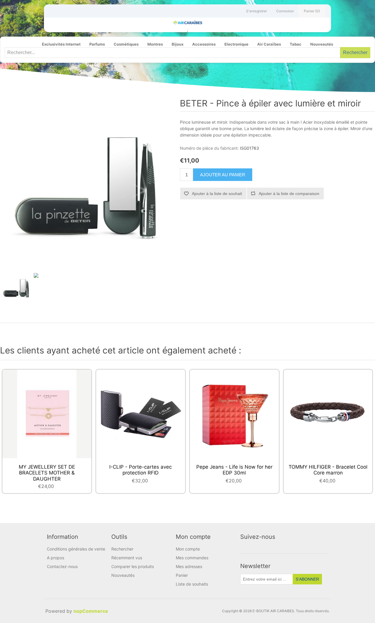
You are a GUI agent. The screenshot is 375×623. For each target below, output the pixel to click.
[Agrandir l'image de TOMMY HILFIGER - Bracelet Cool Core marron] (328, 414)
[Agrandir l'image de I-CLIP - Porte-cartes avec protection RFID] (140, 414)
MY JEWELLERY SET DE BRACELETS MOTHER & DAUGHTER (47, 473)
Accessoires (204, 44)
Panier (182, 575)
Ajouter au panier (222, 174)
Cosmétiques (126, 44)
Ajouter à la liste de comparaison (289, 193)
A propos (55, 557)
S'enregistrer (256, 11)
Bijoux (177, 44)
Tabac (295, 44)
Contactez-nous (62, 566)
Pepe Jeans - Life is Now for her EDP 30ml (234, 470)
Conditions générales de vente (76, 548)
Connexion (285, 11)
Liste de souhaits (192, 583)
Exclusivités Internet (61, 44)
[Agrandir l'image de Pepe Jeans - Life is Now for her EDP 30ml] (234, 414)
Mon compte (188, 548)
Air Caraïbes (269, 44)
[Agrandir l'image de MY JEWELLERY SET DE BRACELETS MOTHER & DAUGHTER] (46, 414)
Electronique (236, 44)
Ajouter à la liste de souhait (217, 193)
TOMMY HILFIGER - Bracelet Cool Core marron (328, 470)
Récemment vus (126, 557)
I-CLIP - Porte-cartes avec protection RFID (140, 470)
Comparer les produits (132, 566)
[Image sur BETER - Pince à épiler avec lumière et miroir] (16, 287)
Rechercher (355, 52)
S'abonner (307, 579)
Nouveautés (321, 44)
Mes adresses (189, 566)
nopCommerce (91, 611)
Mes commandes (192, 557)
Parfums (97, 44)
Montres (155, 44)
